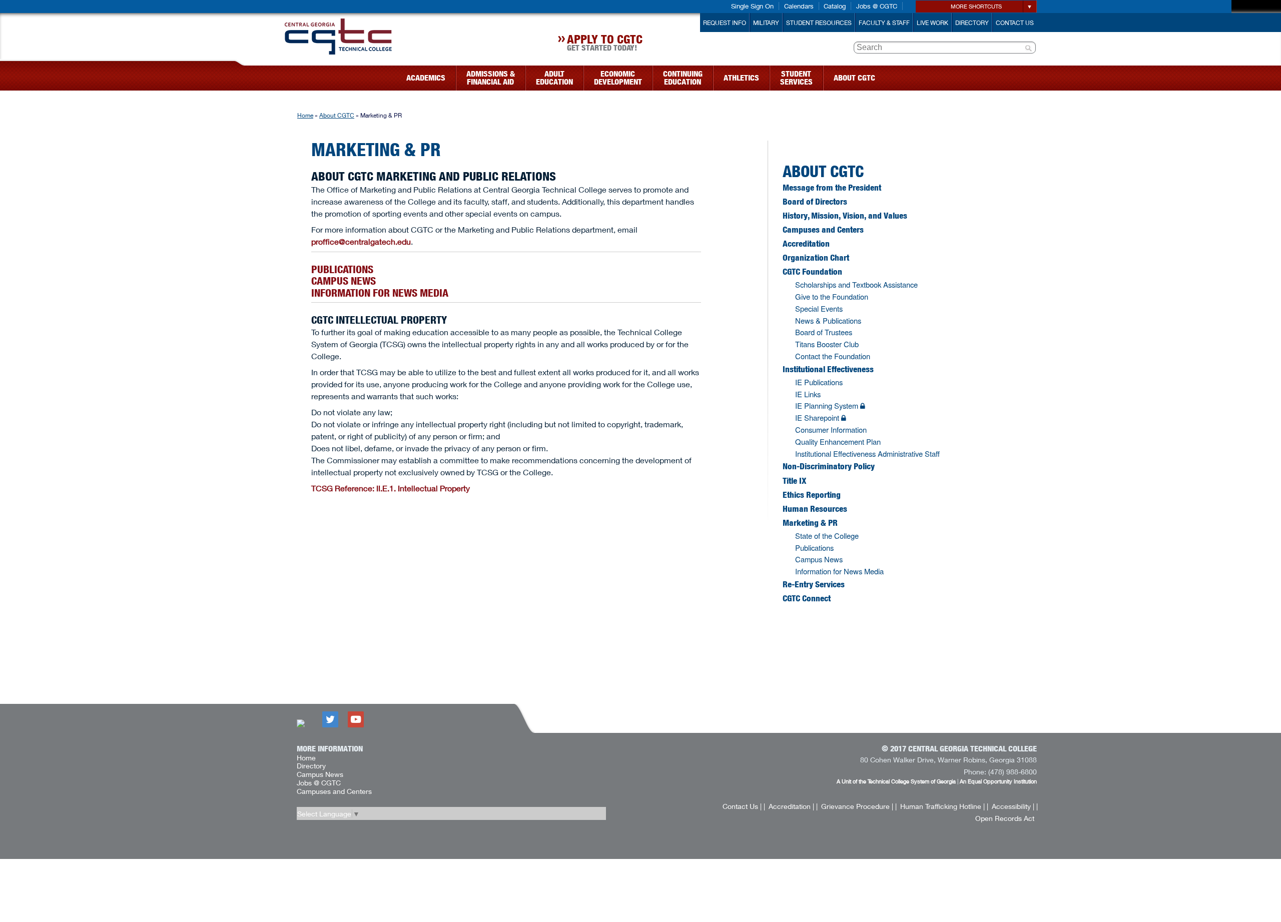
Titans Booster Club (827, 344)
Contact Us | (742, 806)
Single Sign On (752, 6)
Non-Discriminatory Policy (829, 466)
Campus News (343, 281)
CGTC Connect (807, 598)
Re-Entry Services (814, 584)
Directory (972, 23)
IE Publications (819, 382)
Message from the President (832, 187)
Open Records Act (1004, 818)
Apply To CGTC (605, 44)
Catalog (835, 6)
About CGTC (336, 115)
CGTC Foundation (812, 271)
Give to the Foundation (831, 296)
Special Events (819, 308)
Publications (342, 269)
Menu (239, 75)
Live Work (932, 23)
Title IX (794, 480)
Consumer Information (831, 429)
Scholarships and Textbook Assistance (856, 284)
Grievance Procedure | (857, 806)
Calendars (799, 6)
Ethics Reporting (812, 494)
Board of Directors (815, 201)
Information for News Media (379, 293)
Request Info (724, 23)
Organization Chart (816, 257)
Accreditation (806, 243)
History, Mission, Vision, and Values (845, 215)
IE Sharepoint (818, 417)
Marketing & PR (810, 522)
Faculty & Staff (884, 23)
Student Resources (819, 23)
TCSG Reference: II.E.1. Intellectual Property (390, 488)
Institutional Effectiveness (828, 369)
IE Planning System (827, 405)
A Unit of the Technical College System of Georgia (896, 781)
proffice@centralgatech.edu (361, 241)
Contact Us (1015, 23)
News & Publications (828, 320)
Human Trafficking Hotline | (942, 806)
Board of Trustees (823, 332)
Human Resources (815, 508)
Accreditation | (791, 806)
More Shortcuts (976, 6)
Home (305, 115)
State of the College (827, 535)
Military (766, 23)
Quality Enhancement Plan (838, 441)
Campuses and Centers (823, 229)
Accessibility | (1013, 806)
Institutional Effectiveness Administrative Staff (867, 453)
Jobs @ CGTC (876, 6)
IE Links (808, 394)
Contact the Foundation (832, 356)
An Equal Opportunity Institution (998, 781)
